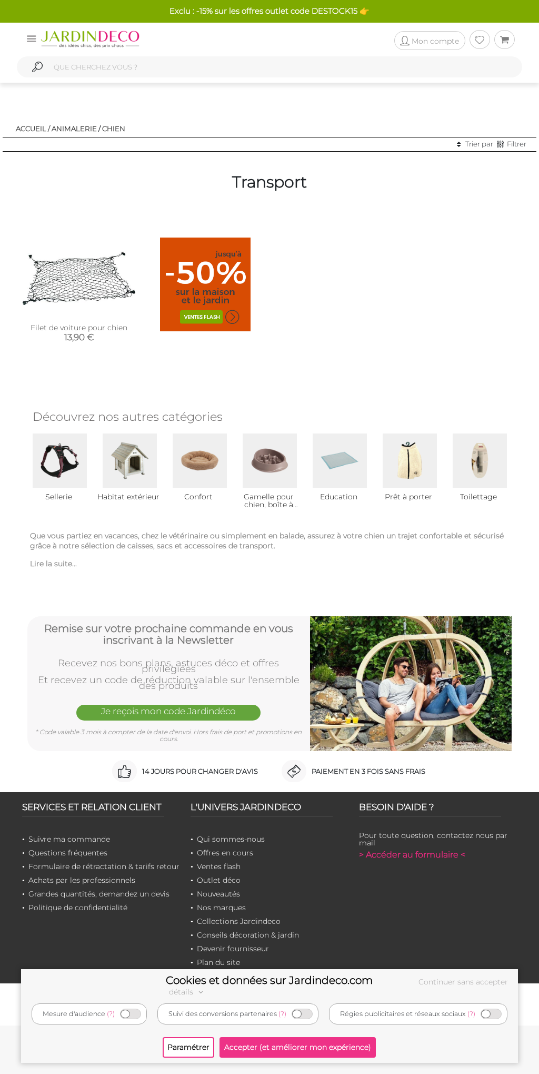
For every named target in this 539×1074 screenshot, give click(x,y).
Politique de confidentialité (77, 907)
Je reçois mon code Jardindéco (168, 711)
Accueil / (33, 128)
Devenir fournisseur (233, 948)
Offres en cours (225, 853)
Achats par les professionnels (81, 880)
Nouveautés (218, 894)
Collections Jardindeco (239, 921)
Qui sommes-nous (231, 839)
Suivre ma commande (69, 839)
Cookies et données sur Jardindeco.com (269, 980)
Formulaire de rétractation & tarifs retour (103, 866)
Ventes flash (219, 866)
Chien (113, 128)
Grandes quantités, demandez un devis (98, 894)
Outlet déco (219, 880)
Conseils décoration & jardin (248, 935)
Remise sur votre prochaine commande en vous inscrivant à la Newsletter (168, 634)
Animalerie (74, 128)
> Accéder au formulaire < (412, 855)
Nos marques (221, 907)
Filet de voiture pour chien (79, 327)
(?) (111, 1014)
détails (182, 992)
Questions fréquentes (67, 853)
